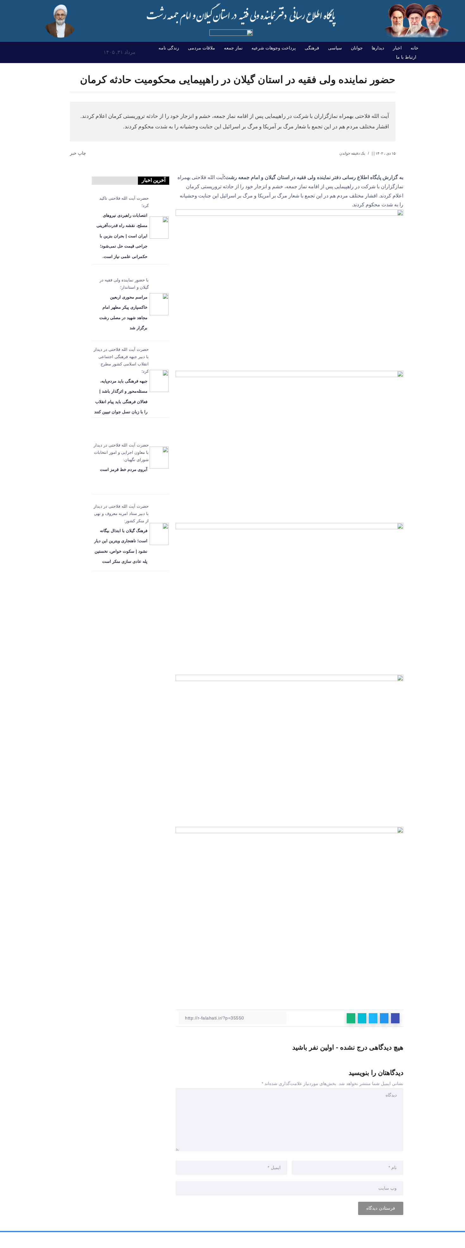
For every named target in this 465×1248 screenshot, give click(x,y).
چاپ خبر (78, 153)
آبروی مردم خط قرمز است (123, 469)
